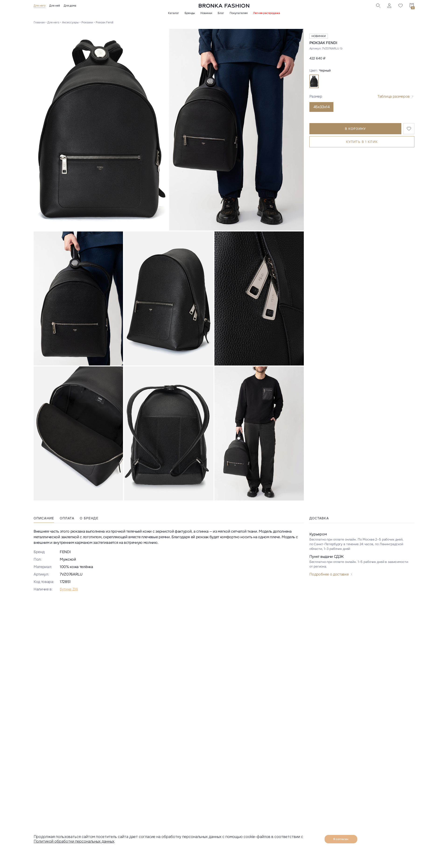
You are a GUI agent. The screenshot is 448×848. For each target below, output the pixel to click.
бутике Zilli (69, 589)
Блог (221, 13)
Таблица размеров (394, 96)
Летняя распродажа (266, 13)
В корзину (355, 129)
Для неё (54, 5)
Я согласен (340, 839)
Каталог (173, 13)
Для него (40, 5)
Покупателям (239, 13)
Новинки (206, 13)
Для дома (70, 5)
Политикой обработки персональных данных (74, 841)
